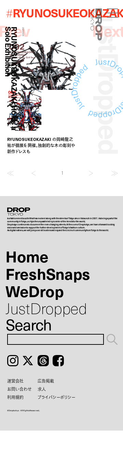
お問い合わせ (19, 389)
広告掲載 (46, 381)
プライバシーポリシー (56, 397)
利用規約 (15, 397)
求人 (42, 389)
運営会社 (15, 381)
